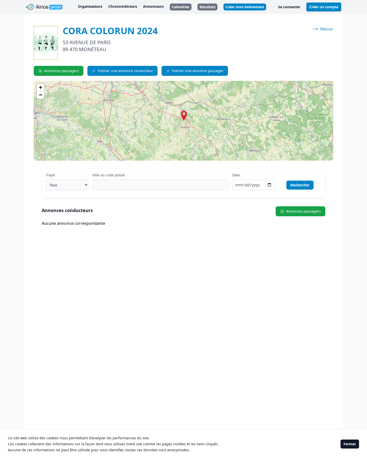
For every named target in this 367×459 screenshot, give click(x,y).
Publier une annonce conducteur (125, 70)
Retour (326, 29)
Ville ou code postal (108, 175)
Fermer (350, 444)
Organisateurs (90, 6)
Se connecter (289, 6)
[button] (184, 116)
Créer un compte (323, 6)
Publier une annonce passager (197, 70)
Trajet (50, 175)
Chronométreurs (122, 6)
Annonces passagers (61, 70)
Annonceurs (153, 6)
